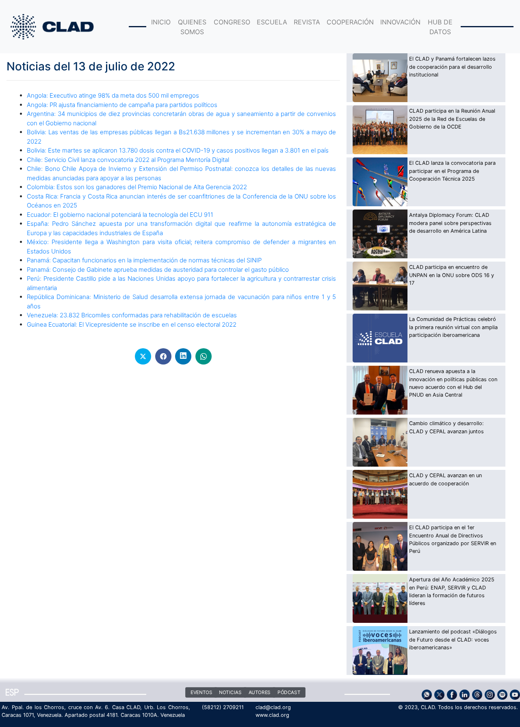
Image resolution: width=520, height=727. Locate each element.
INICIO (161, 22)
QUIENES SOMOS (192, 27)
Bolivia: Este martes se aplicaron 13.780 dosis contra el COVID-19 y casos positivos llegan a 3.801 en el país (178, 150)
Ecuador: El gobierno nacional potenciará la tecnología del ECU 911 (120, 214)
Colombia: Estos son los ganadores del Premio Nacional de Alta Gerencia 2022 (137, 187)
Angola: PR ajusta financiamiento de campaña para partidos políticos (122, 105)
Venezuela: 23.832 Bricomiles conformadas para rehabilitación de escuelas (132, 315)
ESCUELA (272, 22)
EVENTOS (201, 692)
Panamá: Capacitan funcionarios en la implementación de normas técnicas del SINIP (144, 260)
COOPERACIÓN (350, 22)
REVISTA (307, 22)
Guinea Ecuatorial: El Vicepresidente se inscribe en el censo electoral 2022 (131, 324)
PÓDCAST (288, 692)
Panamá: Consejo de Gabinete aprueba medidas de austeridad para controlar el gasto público (158, 269)
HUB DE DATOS (440, 27)
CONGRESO (232, 22)
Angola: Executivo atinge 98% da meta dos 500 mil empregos (113, 95)
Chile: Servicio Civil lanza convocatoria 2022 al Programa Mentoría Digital (128, 160)
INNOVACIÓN (400, 22)
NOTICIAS (230, 692)
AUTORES (259, 692)
